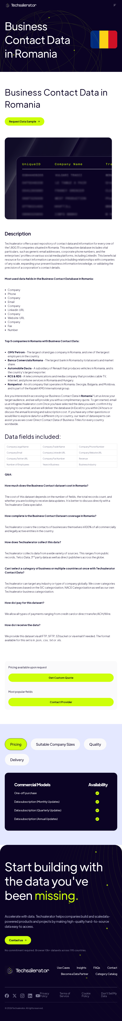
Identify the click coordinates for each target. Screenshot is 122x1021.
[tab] (16, 744)
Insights (81, 967)
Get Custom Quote (61, 677)
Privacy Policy (44, 994)
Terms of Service (65, 994)
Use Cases (63, 967)
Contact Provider (61, 702)
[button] (115, 5)
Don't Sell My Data (109, 994)
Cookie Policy (86, 994)
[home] (21, 5)
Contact (112, 967)
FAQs (96, 967)
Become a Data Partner (74, 974)
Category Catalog (106, 974)
